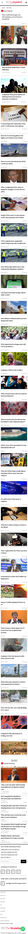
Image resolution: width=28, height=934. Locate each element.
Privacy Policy (3, 917)
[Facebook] (3, 872)
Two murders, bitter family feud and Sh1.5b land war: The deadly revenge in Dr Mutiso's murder (13, 826)
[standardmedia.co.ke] (14, 2)
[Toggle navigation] (2, 2)
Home (3, 7)
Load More (14, 760)
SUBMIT (23, 861)
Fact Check (8, 7)
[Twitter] (8, 872)
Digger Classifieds (12, 883)
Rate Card (2, 898)
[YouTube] (19, 872)
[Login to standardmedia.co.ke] (26, 2)
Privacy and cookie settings (6, 923)
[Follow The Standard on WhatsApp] (23, 929)
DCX (1, 905)
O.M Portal (2, 908)
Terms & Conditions (4, 920)
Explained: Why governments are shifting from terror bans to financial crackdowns (13, 97)
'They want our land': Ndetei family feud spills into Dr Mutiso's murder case (13, 787)
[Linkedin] (14, 872)
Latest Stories (9, 763)
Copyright (2, 911)
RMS (1, 914)
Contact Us (3, 895)
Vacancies (2, 901)
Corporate (2, 892)
